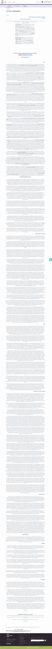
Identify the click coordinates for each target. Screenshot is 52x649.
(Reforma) (26, 257)
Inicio (20, 636)
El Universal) (32, 414)
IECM (7, 11)
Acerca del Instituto (22, 637)
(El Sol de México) (34, 572)
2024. (42, 116)
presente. (25, 138)
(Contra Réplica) (26, 578)
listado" (28, 164)
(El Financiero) (35, 322)
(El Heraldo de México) (32, 305)
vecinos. (30, 155)
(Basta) (41, 226)
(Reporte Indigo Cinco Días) (34, 520)
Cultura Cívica (22, 639)
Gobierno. (35, 92)
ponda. (30, 176)
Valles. (43, 129)
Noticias (10, 11)
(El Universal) (40, 184)
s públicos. (32, 80)
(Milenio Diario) (41, 313)
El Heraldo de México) (41, 368)
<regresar (7, 15)
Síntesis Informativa (9, 6)
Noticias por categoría (25, 6)
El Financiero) (25, 214)
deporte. (37, 122)
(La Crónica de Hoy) (42, 246)
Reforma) (30, 541)
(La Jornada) (27, 279)
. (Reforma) (32, 401)
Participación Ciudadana (23, 640)
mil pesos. (39, 71)
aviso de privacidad (38, 641)
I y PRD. (29, 110)
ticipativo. (35, 149)
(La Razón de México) (37, 389)
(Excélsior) (37, 298)
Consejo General (22, 638)
